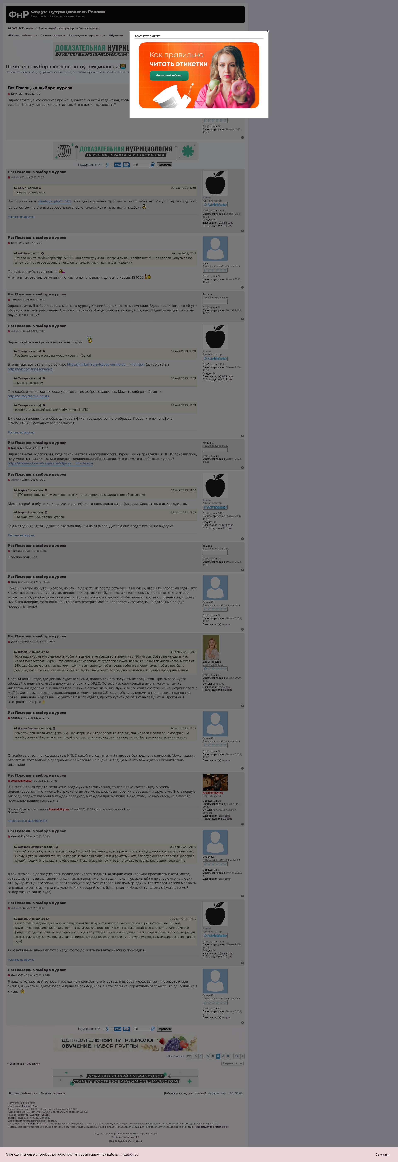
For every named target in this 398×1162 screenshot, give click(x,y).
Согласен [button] (382, 1154)
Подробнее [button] (129, 1154)
